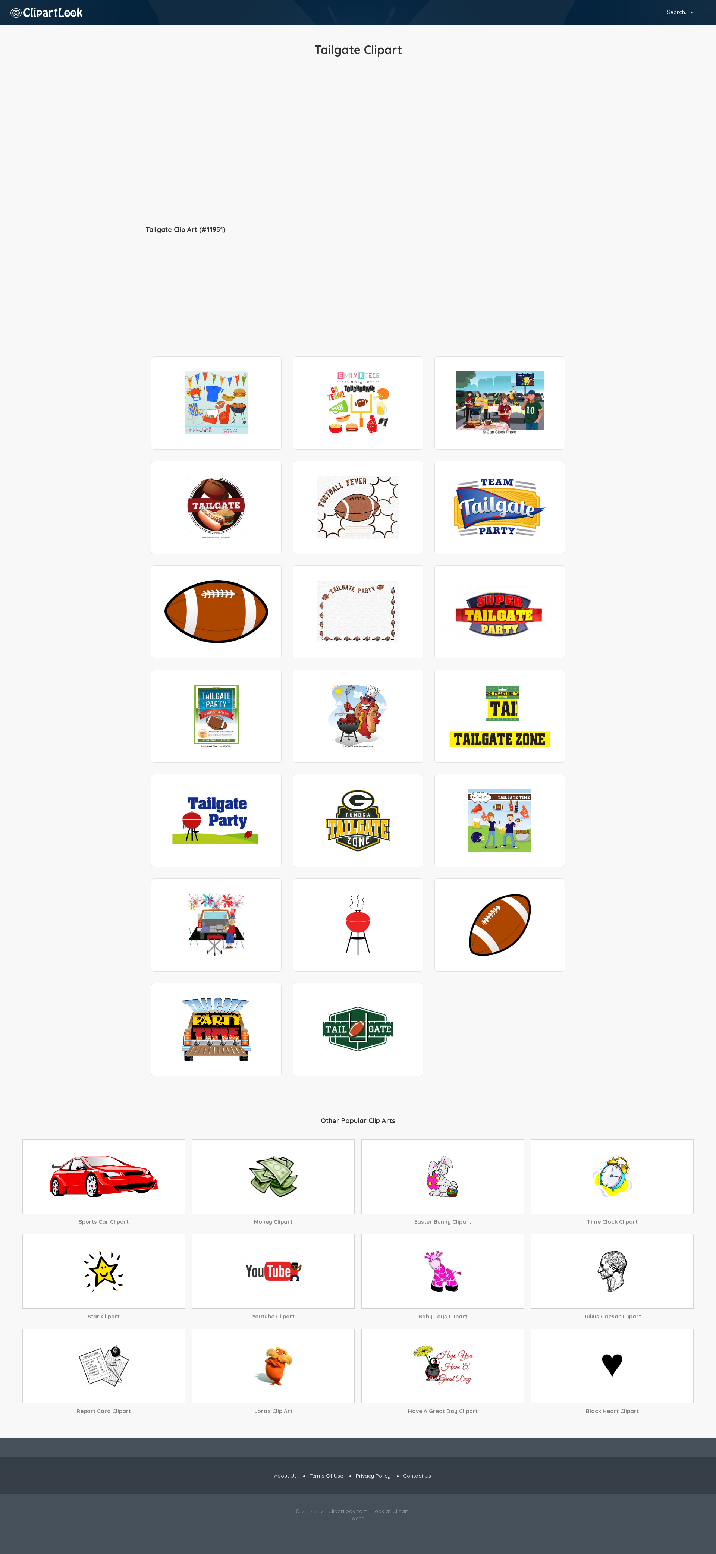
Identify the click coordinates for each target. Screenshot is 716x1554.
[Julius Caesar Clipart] (612, 1271)
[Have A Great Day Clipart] (442, 1366)
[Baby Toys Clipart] (442, 1271)
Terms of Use (326, 1475)
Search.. (677, 12)
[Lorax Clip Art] (273, 1366)
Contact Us (417, 1475)
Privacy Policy (373, 1475)
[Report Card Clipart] (103, 1366)
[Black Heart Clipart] (612, 1366)
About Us (285, 1475)
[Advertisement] (358, 142)
